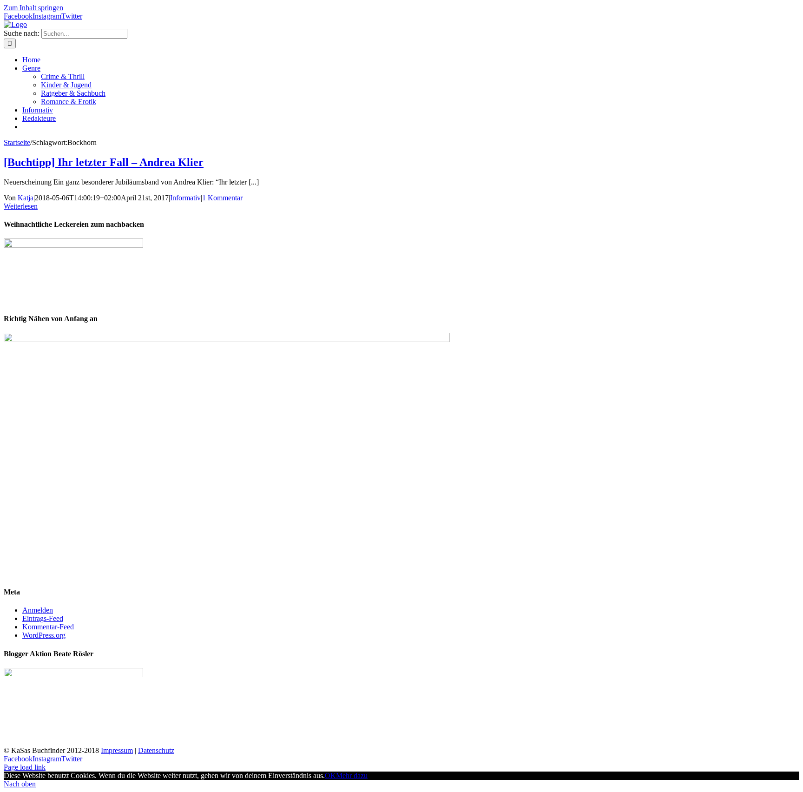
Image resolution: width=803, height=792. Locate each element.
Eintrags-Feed (42, 618)
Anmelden (37, 610)
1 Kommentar (222, 198)
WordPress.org (44, 635)
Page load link (25, 767)
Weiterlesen (21, 206)
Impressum (117, 750)
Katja (25, 198)
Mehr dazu (352, 775)
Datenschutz (156, 750)
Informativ (185, 198)
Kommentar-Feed (48, 627)
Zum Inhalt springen (33, 8)
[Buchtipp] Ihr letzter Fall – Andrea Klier (104, 162)
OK (330, 775)
